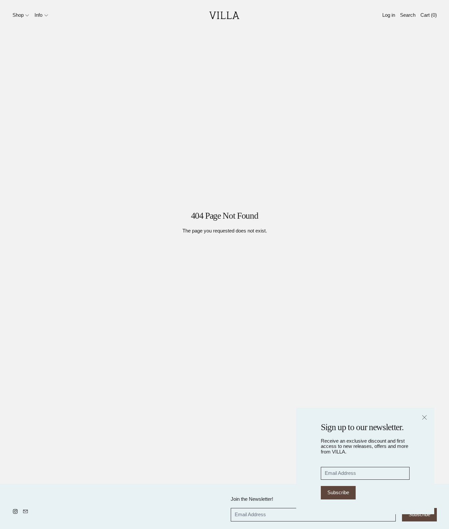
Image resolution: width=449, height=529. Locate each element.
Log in (388, 15)
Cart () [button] (428, 15)
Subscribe (338, 492)
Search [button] (407, 15)
